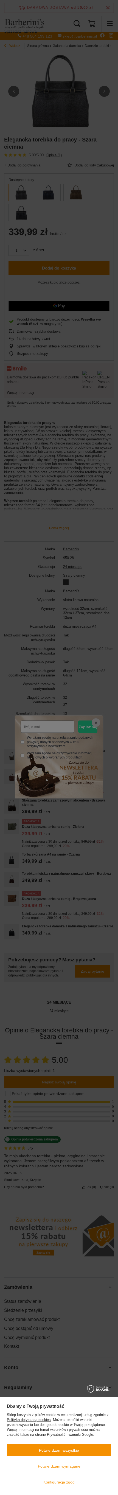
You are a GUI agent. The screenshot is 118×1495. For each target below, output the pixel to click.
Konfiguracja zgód (59, 1482)
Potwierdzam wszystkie (59, 1450)
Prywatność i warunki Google (70, 1434)
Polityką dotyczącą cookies (29, 1420)
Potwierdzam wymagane (59, 1466)
